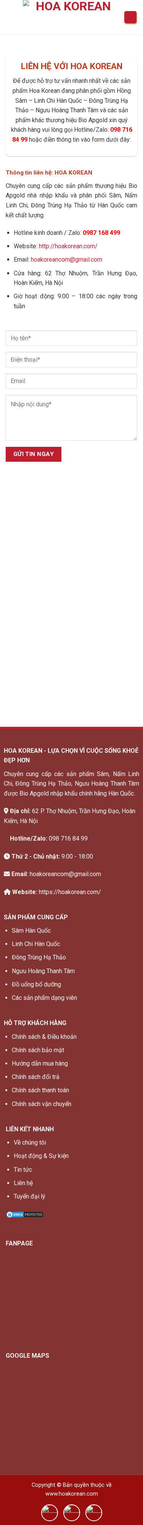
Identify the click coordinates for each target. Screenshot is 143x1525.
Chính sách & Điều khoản (44, 1036)
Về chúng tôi (30, 1142)
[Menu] (10, 17)
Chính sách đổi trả (35, 1076)
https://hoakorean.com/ (70, 892)
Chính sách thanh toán (40, 1090)
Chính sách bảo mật (38, 1050)
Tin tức (23, 1169)
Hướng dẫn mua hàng (40, 1063)
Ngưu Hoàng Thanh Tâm (43, 971)
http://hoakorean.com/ (68, 246)
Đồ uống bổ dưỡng (36, 984)
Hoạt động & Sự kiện (41, 1156)
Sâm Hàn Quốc (31, 930)
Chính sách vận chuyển (41, 1104)
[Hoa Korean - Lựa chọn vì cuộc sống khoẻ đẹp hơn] (70, 19)
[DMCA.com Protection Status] (25, 1214)
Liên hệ (23, 1183)
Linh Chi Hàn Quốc (36, 944)
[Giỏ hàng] (130, 17)
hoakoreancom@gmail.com (66, 259)
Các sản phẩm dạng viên (44, 997)
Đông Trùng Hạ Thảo (39, 957)
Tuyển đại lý (29, 1196)
